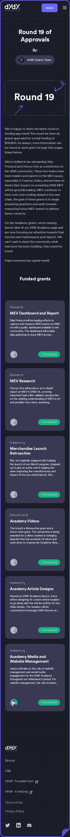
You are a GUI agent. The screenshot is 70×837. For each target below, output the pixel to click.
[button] (65, 8)
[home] (12, 8)
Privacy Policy (14, 811)
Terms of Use (14, 802)
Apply (50, 8)
